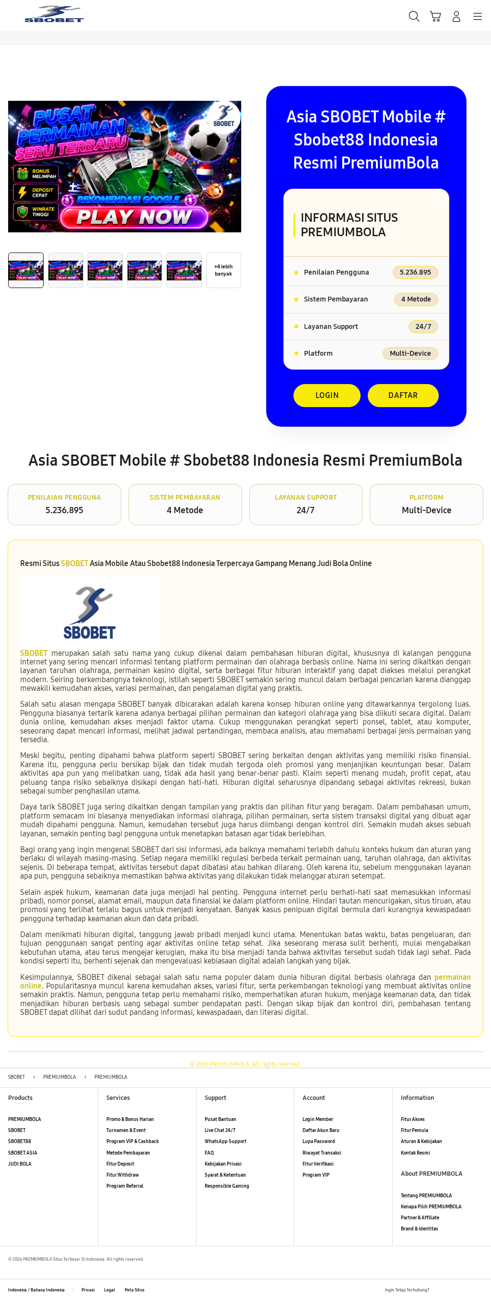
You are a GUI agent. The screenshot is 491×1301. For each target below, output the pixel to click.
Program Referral (124, 1186)
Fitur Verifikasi (318, 1164)
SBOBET (74, 563)
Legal (109, 1290)
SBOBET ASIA (22, 1153)
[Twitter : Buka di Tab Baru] (452, 1290)
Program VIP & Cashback (132, 1141)
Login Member (318, 1119)
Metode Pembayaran (128, 1153)
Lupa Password (319, 1141)
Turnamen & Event (126, 1130)
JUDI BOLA (20, 1164)
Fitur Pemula (414, 1130)
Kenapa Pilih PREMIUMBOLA (431, 1207)
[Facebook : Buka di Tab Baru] (439, 1290)
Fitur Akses (413, 1119)
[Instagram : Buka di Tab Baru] (465, 1290)
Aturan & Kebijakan (421, 1141)
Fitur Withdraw (122, 1175)
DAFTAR (403, 395)
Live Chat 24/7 (220, 1130)
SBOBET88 (19, 1141)
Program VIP (316, 1175)
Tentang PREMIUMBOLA (426, 1196)
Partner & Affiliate (420, 1218)
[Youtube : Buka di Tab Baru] (479, 1290)
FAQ (209, 1153)
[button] (435, 16)
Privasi (88, 1290)
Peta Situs (134, 1290)
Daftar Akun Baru (321, 1130)
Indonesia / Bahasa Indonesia (36, 1290)
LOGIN (327, 395)
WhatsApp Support (225, 1141)
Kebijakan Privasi (223, 1164)
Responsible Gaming (227, 1186)
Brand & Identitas (419, 1229)
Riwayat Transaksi (322, 1153)
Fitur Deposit (120, 1164)
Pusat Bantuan (220, 1119)
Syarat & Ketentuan (225, 1175)
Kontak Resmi (415, 1153)
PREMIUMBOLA (24, 1119)
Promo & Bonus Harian (130, 1119)
